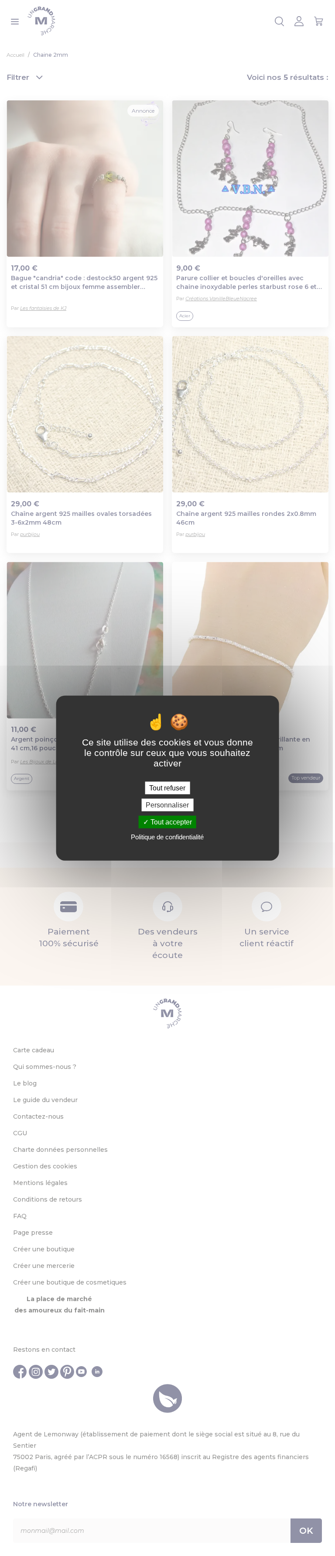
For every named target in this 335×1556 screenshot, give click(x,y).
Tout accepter (170, 822)
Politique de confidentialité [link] (167, 837)
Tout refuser (167, 787)
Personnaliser (167, 804)
